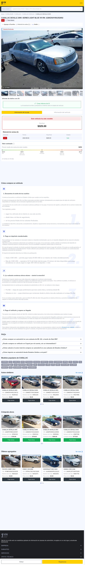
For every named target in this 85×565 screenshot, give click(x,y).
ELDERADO (17, 367)
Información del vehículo (62, 112)
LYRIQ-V (29, 365)
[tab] (41, 443)
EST (16, 365)
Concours (41, 365)
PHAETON (22, 365)
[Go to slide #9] (67, 93)
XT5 (53, 365)
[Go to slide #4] (28, 93)
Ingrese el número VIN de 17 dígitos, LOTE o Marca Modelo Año (27, 8)
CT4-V (75, 362)
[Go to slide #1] (4, 93)
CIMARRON (5, 365)
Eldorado (36, 362)
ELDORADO (32, 367)
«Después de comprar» (68, 327)
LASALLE (16, 362)
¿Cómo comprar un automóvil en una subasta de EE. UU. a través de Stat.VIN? (30, 339)
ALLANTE (73, 365)
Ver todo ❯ (79, 372)
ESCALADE (65, 365)
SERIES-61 (44, 362)
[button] (6, 9)
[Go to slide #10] (75, 93)
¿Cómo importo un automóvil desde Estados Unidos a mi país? (24, 352)
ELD (51, 362)
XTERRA (4, 362)
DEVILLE (4, 367)
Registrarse (62, 562)
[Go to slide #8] (59, 93)
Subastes (5, 549)
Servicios (5, 553)
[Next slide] (80, 57)
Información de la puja (22, 112)
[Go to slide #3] (20, 93)
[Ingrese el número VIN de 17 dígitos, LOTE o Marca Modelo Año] (81, 9)
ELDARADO (57, 362)
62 (11, 365)
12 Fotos (7, 87)
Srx (80, 362)
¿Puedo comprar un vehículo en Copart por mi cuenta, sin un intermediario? (29, 343)
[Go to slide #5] (36, 93)
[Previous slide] (4, 57)
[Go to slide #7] (52, 93)
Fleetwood (29, 362)
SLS (10, 362)
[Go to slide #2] (12, 93)
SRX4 (58, 365)
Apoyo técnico (7, 557)
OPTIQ (65, 362)
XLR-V (25, 367)
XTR (35, 365)
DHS (22, 362)
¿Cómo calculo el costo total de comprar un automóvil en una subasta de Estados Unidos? (34, 348)
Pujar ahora (11, 400)
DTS (10, 367)
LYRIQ (48, 365)
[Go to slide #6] (44, 93)
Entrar (21, 562)
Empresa (4, 545)
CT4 (70, 362)
